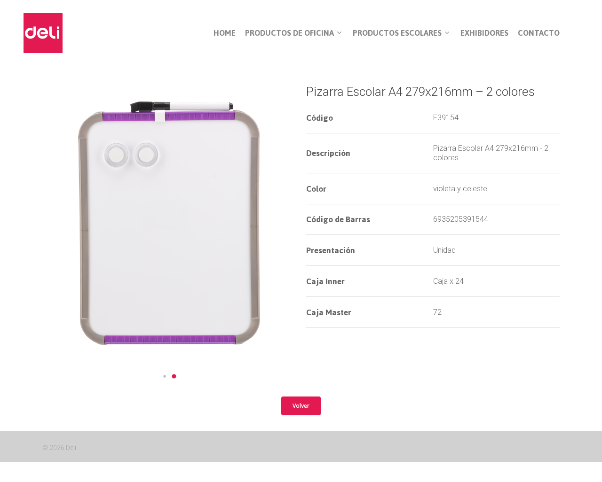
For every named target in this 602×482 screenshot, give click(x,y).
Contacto (539, 33)
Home (225, 33)
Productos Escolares (397, 33)
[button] (164, 376)
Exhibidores (484, 33)
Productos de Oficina (289, 33)
